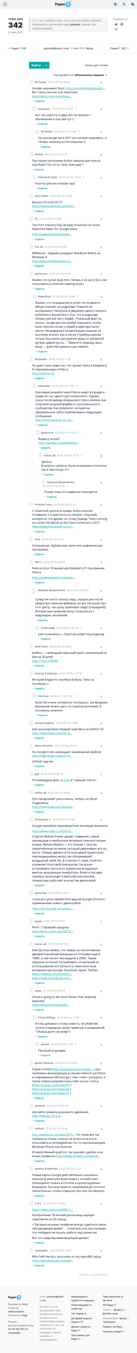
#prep (89, 48)
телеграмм (109, 1322)
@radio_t (119, 1309)
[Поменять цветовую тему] (115, 4)
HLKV (25, 1304)
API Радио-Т (109, 1305)
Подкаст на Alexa (112, 1326)
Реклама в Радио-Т (113, 1331)
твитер (122, 1318)
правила (75, 24)
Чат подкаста (78, 1313)
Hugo (24, 1315)
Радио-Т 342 (118, 48)
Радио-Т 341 (18, 48)
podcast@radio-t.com (56, 48)
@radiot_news (110, 1313)
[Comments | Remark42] (68, 669)
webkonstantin (16, 1311)
